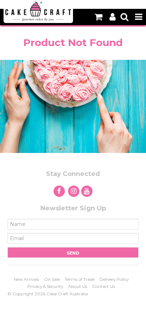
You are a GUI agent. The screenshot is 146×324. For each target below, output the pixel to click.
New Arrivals (26, 279)
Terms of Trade (80, 279)
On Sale (52, 279)
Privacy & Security (45, 286)
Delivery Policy (114, 279)
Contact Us (103, 286)
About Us (77, 286)
